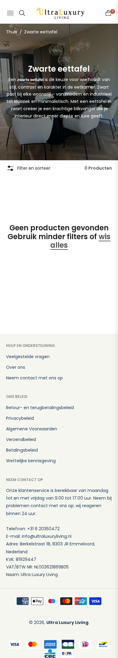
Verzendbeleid (21, 439)
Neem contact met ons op (34, 378)
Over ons (15, 367)
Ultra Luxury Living (67, 622)
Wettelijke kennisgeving (31, 461)
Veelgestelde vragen (28, 357)
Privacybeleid (20, 418)
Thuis (11, 32)
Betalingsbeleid (22, 450)
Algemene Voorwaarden (31, 429)
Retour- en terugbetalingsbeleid (40, 408)
